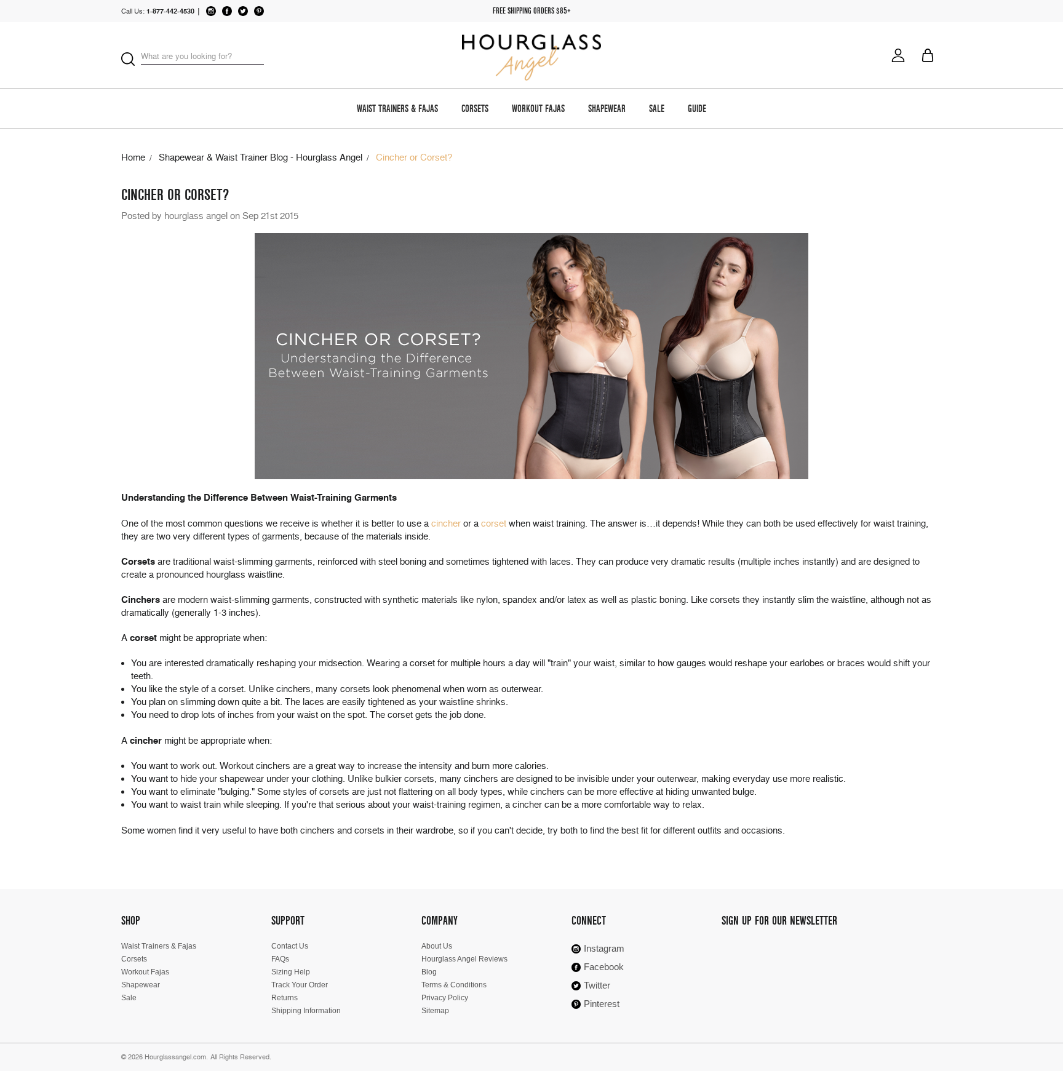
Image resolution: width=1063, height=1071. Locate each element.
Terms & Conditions (454, 985)
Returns (284, 997)
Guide (697, 109)
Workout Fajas (538, 109)
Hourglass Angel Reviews (464, 959)
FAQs (280, 959)
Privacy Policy (444, 997)
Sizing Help (290, 972)
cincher (446, 523)
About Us (436, 946)
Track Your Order (299, 985)
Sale (656, 109)
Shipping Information (306, 1010)
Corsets (474, 109)
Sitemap (435, 1010)
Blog (429, 972)
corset (493, 523)
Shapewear (607, 109)
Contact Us (289, 946)
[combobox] (202, 57)
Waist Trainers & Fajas (397, 109)
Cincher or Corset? (175, 195)
